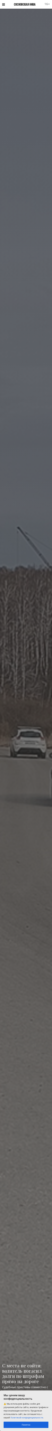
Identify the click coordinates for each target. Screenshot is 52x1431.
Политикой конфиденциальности (26, 1417)
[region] (26, 1410)
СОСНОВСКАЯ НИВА (25, 4)
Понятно (26, 1424)
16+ (47, 4)
